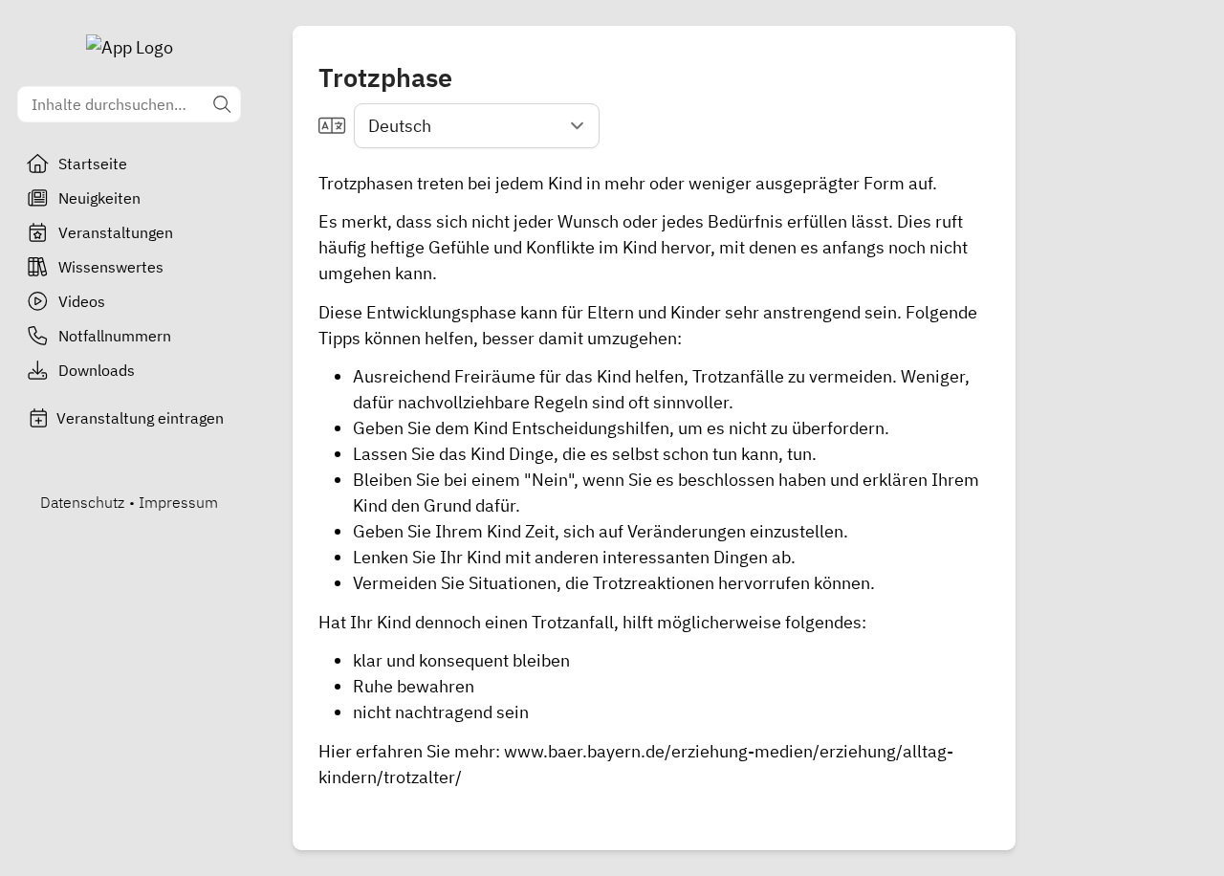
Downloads (96, 370)
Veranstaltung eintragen (140, 417)
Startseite (92, 163)
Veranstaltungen (115, 232)
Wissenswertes (111, 266)
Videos (81, 301)
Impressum (178, 502)
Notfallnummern (114, 335)
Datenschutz (82, 502)
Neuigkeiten (99, 198)
